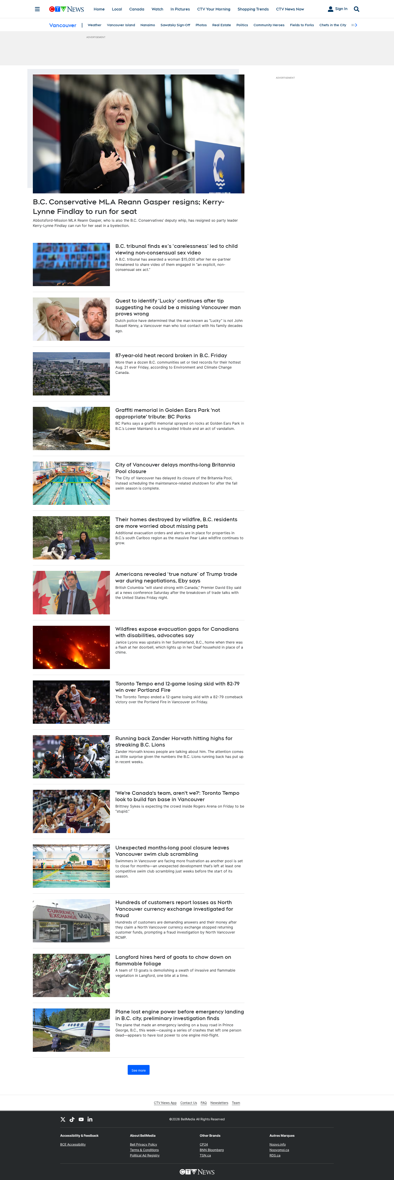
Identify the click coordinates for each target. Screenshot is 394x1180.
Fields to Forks (302, 25)
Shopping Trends (253, 9)
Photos (201, 25)
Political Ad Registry (145, 1155)
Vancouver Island (121, 25)
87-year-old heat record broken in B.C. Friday (171, 355)
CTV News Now (290, 9)
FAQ (204, 1103)
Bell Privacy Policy (143, 1144)
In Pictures (180, 9)
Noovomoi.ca (279, 1150)
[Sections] (37, 9)
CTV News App (165, 1103)
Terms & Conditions (144, 1150)
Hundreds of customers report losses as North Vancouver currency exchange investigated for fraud (174, 908)
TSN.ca (205, 1155)
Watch (157, 9)
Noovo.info (278, 1144)
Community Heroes (269, 25)
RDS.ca (275, 1155)
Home (99, 9)
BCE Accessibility (73, 1144)
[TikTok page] (72, 1119)
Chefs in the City (332, 25)
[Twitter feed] (63, 1119)
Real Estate (221, 25)
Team (236, 1103)
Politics (242, 25)
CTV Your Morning (213, 9)
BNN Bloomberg (212, 1150)
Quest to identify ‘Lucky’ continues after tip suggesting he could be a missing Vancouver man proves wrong (178, 307)
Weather (94, 25)
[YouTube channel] (81, 1119)
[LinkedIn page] (90, 1119)
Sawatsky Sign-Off (175, 25)
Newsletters (219, 1103)
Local (117, 9)
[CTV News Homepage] (66, 9)
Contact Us (188, 1103)
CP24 (204, 1144)
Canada (136, 9)
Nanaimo (147, 25)
